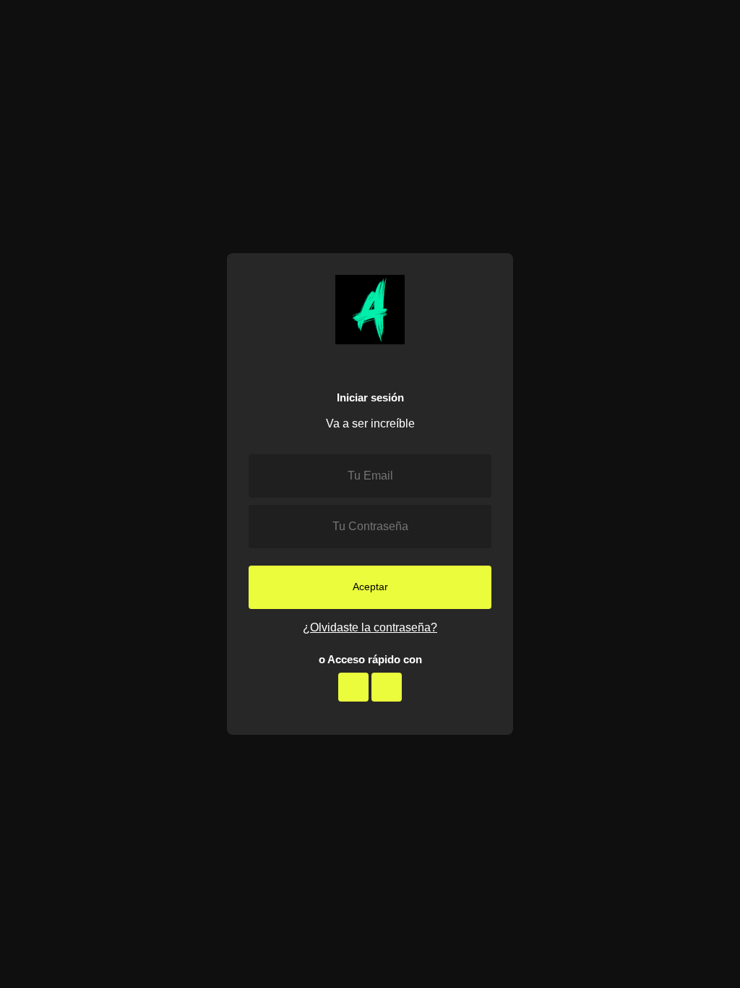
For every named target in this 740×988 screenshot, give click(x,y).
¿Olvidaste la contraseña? (370, 627)
